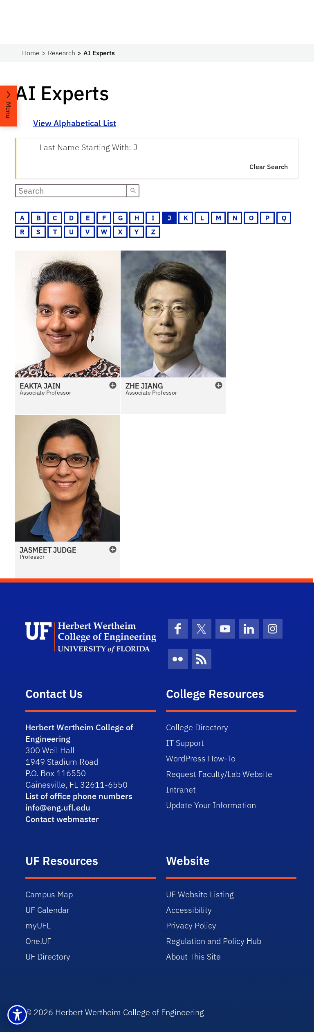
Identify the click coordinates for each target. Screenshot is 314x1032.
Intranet (181, 789)
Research (61, 53)
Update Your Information (211, 805)
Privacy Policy (191, 925)
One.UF (38, 940)
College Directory (197, 727)
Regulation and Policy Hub (213, 940)
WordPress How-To (201, 758)
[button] (67, 332)
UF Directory (47, 956)
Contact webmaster (62, 818)
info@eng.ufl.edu (57, 807)
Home (31, 53)
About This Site (193, 956)
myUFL (38, 925)
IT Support (185, 742)
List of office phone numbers (78, 796)
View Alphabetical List (74, 123)
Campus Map (49, 894)
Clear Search (268, 167)
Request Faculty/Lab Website (219, 773)
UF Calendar (47, 909)
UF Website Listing (200, 894)
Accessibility (189, 909)
